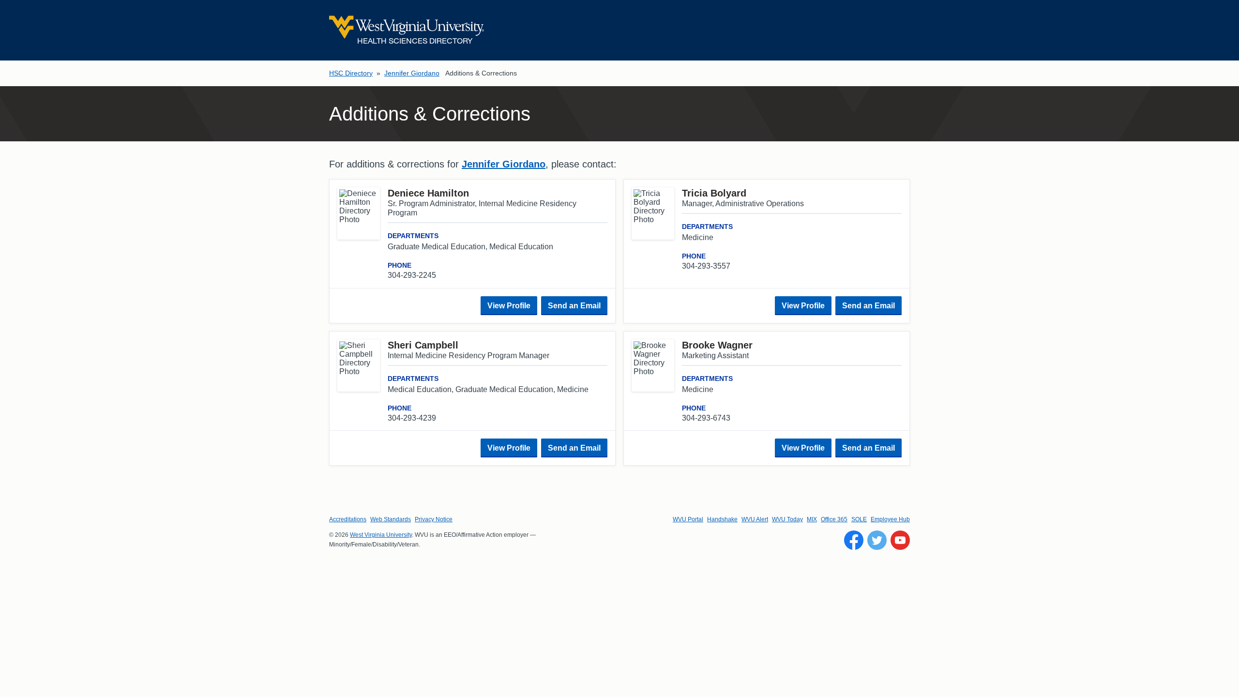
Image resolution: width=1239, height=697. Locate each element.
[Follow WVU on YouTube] (900, 540)
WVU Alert (754, 519)
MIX (812, 519)
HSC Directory (351, 73)
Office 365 (834, 519)
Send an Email (574, 306)
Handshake (722, 519)
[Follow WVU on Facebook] (853, 540)
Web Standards (390, 519)
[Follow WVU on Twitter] (877, 540)
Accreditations (347, 519)
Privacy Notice (434, 519)
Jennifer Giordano (411, 73)
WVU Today (787, 519)
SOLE (859, 519)
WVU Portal (688, 519)
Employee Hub (890, 519)
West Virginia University (381, 534)
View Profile (508, 306)
